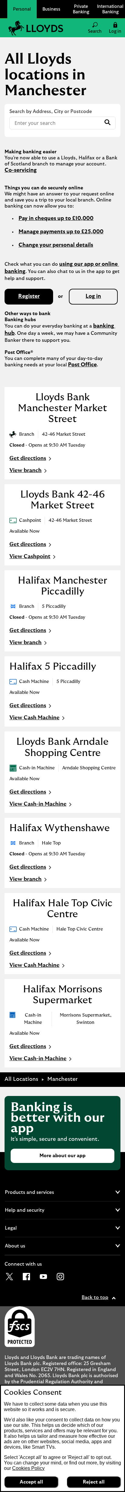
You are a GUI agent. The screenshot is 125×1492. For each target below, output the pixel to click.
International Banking (110, 9)
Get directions (31, 459)
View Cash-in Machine (37, 804)
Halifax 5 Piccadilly (52, 666)
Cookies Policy (28, 1468)
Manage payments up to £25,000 (61, 232)
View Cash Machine (34, 718)
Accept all (31, 1482)
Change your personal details (56, 245)
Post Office (82, 365)
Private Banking (81, 9)
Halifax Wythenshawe (59, 828)
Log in (93, 296)
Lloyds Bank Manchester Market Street (62, 408)
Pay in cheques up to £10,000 (56, 218)
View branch (25, 470)
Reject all (94, 1482)
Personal (22, 9)
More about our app (62, 1155)
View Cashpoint (29, 556)
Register (29, 296)
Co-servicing (21, 170)
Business (51, 9)
